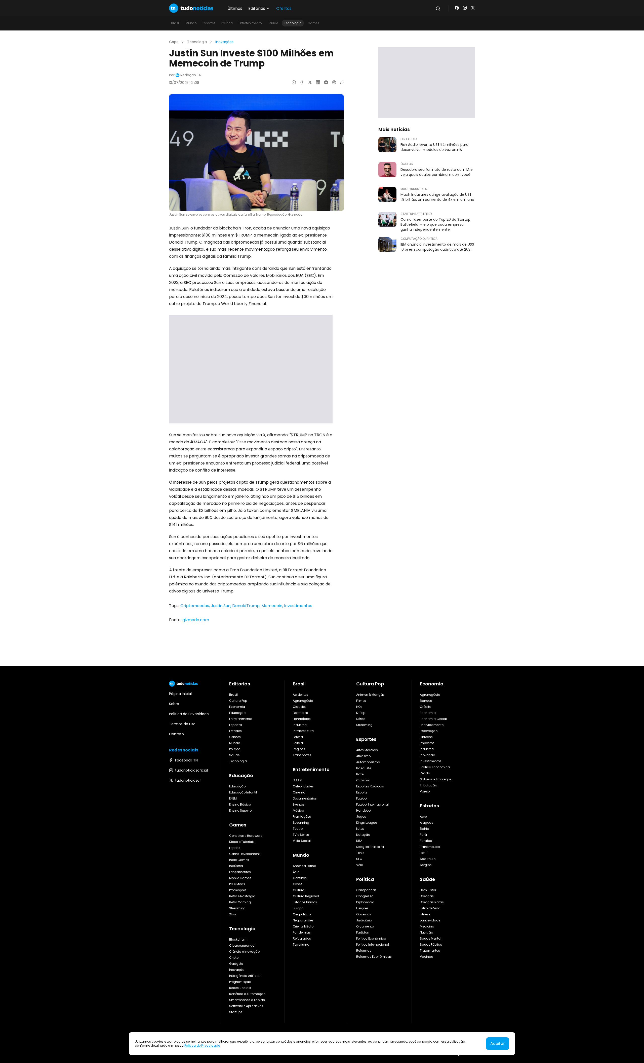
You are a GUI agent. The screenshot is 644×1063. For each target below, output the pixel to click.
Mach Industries (413, 189)
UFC (359, 859)
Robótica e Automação (247, 994)
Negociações (303, 920)
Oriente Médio (303, 926)
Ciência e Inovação (244, 951)
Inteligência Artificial (244, 976)
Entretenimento (250, 23)
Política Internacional (372, 944)
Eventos (299, 804)
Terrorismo (301, 944)
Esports (234, 848)
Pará (423, 835)
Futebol (361, 798)
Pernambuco (430, 847)
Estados (235, 731)
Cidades (299, 707)
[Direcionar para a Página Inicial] (191, 8)
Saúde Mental (430, 938)
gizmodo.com (195, 620)
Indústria (236, 866)
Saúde (273, 23)
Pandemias (302, 932)
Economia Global (433, 719)
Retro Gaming (240, 902)
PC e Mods (237, 884)
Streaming (237, 908)
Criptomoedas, (195, 606)
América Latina (304, 866)
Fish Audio (408, 139)
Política (227, 23)
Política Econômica (371, 938)
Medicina (427, 926)
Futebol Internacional (372, 804)
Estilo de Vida (430, 908)
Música (298, 810)
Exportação (428, 731)
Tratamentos (430, 950)
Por (185, 75)
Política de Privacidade (202, 1045)
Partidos (362, 932)
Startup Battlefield (416, 214)
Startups (235, 1012)
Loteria (298, 737)
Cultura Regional (306, 896)
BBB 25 (298, 780)
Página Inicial (180, 693)
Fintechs (426, 737)
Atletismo (363, 756)
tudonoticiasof (188, 780)
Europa (298, 908)
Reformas (363, 950)
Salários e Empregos (436, 779)
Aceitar (497, 1043)
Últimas (234, 8)
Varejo (425, 791)
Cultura (298, 890)
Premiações (302, 816)
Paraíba (426, 841)
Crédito (425, 707)
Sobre (174, 703)
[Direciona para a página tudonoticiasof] (473, 8)
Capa (174, 41)
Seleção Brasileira (370, 847)
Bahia (424, 828)
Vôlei (360, 865)
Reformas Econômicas (374, 956)
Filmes (361, 701)
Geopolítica (302, 914)
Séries (360, 719)
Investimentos (298, 606)
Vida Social (302, 841)
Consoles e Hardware (245, 836)
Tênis (360, 853)
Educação (237, 713)
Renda (425, 773)
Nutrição (426, 932)
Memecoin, (272, 606)
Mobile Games (240, 878)
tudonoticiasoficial (191, 770)
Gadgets (236, 963)
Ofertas (284, 8)
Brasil (175, 23)
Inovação (236, 970)
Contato (176, 734)
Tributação (428, 785)
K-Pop (360, 713)
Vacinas (426, 956)
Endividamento (432, 725)
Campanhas (366, 890)
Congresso (364, 896)
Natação (363, 835)
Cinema (299, 792)
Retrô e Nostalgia (242, 896)
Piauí (423, 853)
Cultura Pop (238, 701)
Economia (237, 707)
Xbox (232, 914)
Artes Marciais (367, 750)
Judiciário (364, 920)
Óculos (406, 164)
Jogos (361, 816)
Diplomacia (365, 902)
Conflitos (300, 878)
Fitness (425, 914)
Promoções (238, 890)
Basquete (363, 768)
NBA (359, 841)
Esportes (209, 23)
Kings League (366, 822)
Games (313, 23)
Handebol (363, 810)
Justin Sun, (221, 606)
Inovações (224, 41)
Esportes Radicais (370, 786)
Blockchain (238, 939)
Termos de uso (182, 723)
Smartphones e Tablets (247, 1000)
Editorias (239, 684)
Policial (298, 743)
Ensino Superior (241, 810)
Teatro (298, 828)
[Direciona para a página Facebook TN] (457, 8)
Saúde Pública (431, 944)
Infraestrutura (303, 731)
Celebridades (303, 786)
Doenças (427, 896)
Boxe (360, 774)
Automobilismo (368, 762)
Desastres (300, 713)
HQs (359, 707)
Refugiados (302, 938)
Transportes (302, 755)
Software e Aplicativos (246, 1006)
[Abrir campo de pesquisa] (437, 8)
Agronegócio (303, 701)
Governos (363, 914)
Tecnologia (293, 23)
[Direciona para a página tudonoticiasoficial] (465, 8)
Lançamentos (240, 872)
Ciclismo (363, 780)
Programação (240, 982)
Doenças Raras (432, 902)
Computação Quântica (418, 239)
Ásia (296, 872)
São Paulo (427, 859)
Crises (297, 884)
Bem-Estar (428, 890)
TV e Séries (301, 835)
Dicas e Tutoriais (242, 842)
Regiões (299, 749)
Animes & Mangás (370, 694)
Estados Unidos (305, 902)
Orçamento (365, 926)
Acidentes (300, 694)
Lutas (360, 828)
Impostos (427, 743)
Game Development (244, 854)
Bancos (426, 701)
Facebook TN (186, 760)
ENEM (233, 798)
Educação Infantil (243, 792)
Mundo (191, 23)
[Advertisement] (251, 369)
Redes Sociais (240, 988)
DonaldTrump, (246, 606)
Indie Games (239, 860)
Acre (423, 816)
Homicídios (302, 719)
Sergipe (425, 865)
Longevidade (430, 920)
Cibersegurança (242, 945)
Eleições (362, 908)
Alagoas (426, 822)
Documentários (305, 798)
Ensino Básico (240, 804)
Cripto (233, 957)
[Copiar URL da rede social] (342, 82)
